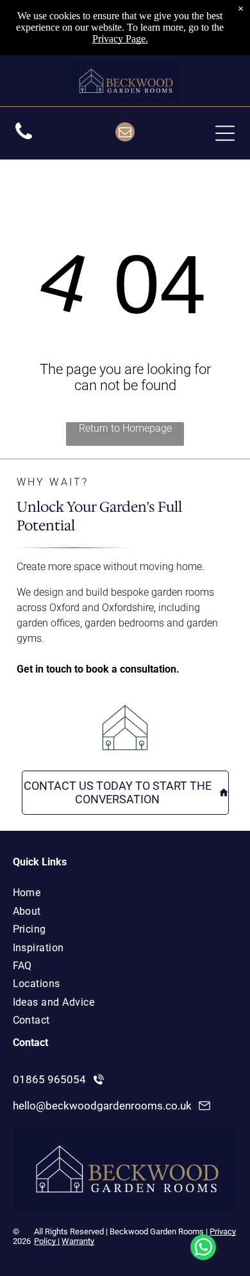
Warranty (78, 1241)
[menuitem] (107, 892)
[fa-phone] (23, 139)
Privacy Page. (120, 38)
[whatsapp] (203, 1248)
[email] (125, 133)
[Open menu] (225, 133)
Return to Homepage (125, 428)
